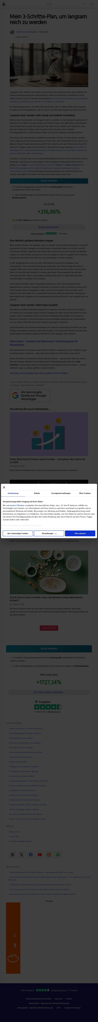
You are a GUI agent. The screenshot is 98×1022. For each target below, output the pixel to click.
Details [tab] (37, 493)
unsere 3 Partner (17, 505)
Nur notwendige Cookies (18, 533)
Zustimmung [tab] (13, 493)
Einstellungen (47, 533)
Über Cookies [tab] (85, 493)
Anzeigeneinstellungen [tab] (61, 493)
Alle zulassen (80, 533)
